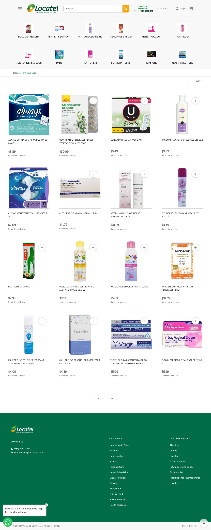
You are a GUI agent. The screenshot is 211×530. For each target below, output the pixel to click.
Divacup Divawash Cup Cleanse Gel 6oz (182, 140)
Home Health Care (119, 445)
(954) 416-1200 (22, 448)
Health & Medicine (118, 472)
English (162, 9)
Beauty (113, 461)
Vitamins (114, 450)
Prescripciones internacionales (185, 477)
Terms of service (178, 461)
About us (174, 445)
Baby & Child (116, 494)
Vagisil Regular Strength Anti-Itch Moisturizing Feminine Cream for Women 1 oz (129, 363)
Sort (198, 81)
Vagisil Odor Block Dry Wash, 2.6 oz (129, 287)
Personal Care (116, 466)
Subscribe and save (16, 155)
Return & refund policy (181, 466)
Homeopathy (116, 456)
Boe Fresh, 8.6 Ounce (19, 287)
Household (115, 488)
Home (16, 73)
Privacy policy (176, 472)
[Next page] (116, 398)
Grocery (113, 483)
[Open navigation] (20, 8)
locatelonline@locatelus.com (28, 452)
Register (174, 456)
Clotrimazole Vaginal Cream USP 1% (78, 213)
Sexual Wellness (118, 499)
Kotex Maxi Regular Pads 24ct (126, 140)
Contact (174, 450)
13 (112, 398)
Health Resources (118, 504)
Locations (175, 483)
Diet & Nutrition (117, 477)
